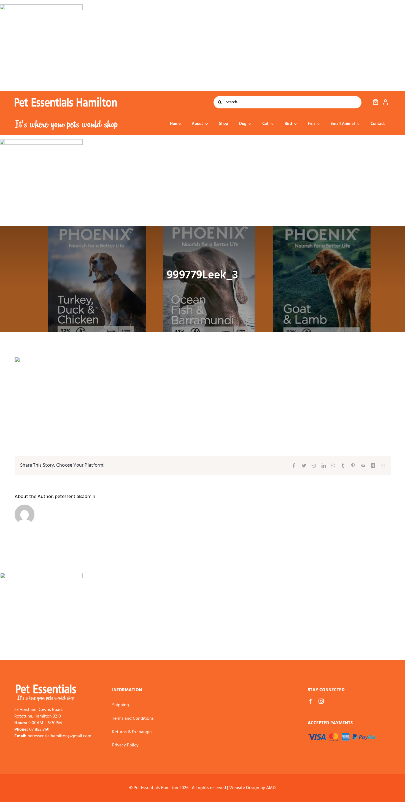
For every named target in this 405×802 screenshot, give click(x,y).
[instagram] (321, 701)
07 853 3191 (39, 729)
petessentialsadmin (75, 497)
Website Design (244, 788)
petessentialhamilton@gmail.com (59, 736)
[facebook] (310, 701)
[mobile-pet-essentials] (46, 686)
